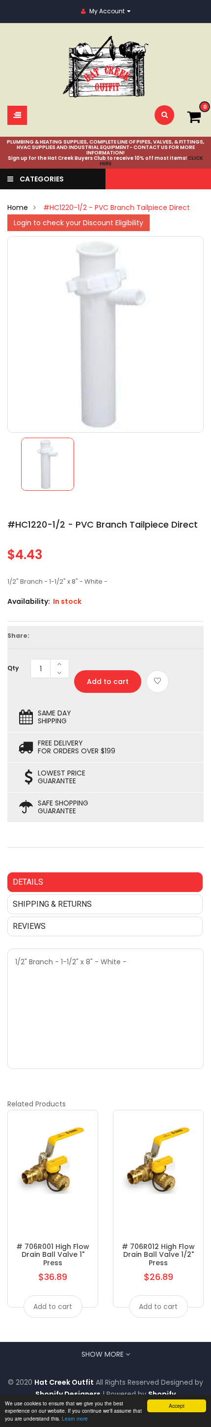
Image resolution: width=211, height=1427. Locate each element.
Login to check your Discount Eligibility (78, 223)
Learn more (75, 1418)
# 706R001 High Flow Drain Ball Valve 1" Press (52, 1255)
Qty (13, 668)
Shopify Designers (68, 1394)
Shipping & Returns (52, 904)
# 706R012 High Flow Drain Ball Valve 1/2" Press (158, 1255)
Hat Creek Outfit (64, 1382)
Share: (18, 635)
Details (28, 882)
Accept (177, 1405)
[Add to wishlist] (157, 681)
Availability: (28, 601)
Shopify (162, 1394)
